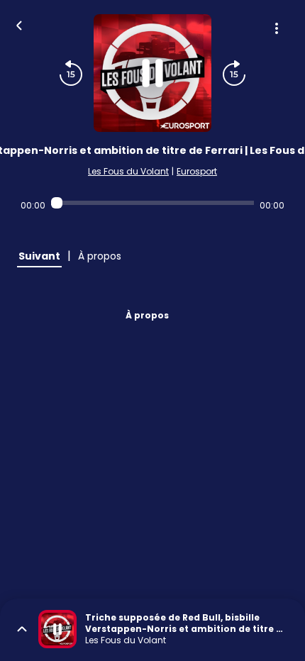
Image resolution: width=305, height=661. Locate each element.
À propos (147, 315)
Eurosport (197, 171)
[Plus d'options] (276, 28)
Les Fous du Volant (128, 171)
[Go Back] (19, 24)
